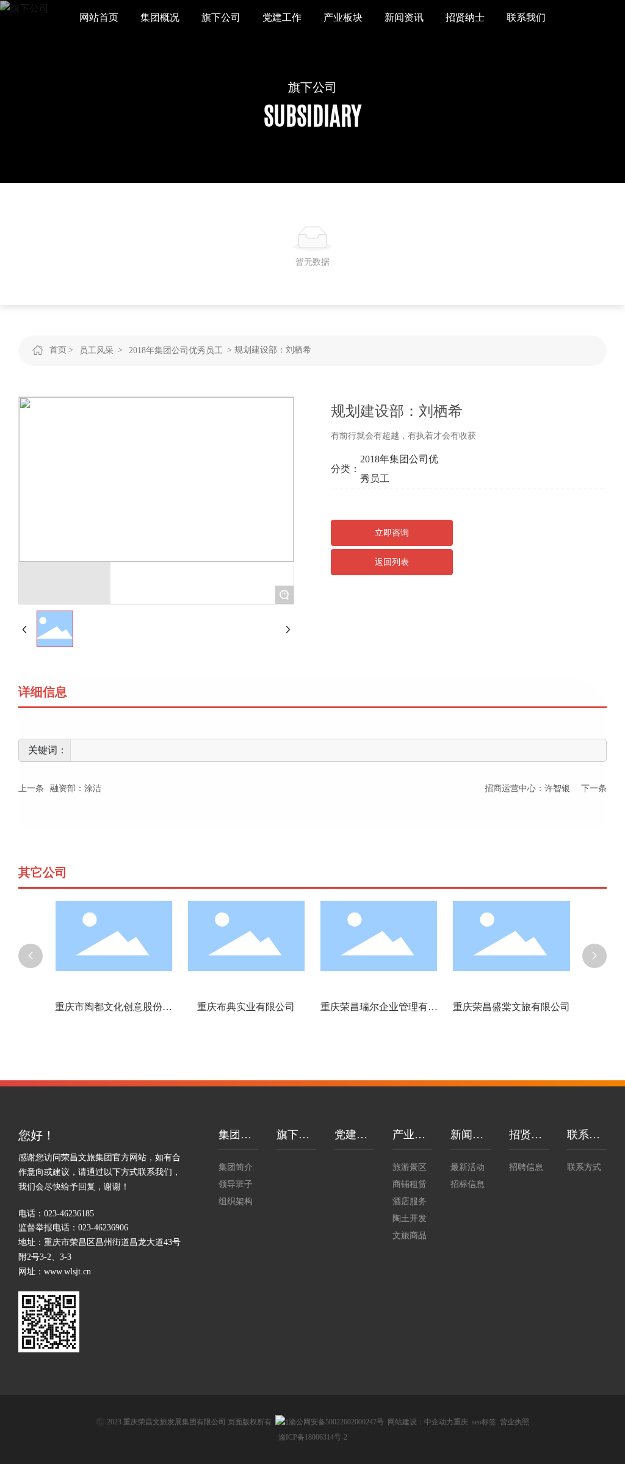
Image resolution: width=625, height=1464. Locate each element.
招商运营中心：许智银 (527, 788)
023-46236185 (69, 1213)
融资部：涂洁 (75, 788)
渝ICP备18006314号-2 (312, 1437)
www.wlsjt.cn (67, 1271)
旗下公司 (312, 87)
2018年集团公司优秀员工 (176, 350)
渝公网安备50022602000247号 (336, 1422)
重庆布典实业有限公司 (246, 1007)
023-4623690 (101, 1227)
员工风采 (96, 350)
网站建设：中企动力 (420, 1422)
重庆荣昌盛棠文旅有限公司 (511, 1007)
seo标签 (484, 1422)
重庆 (460, 1422)
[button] (30, 956)
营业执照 (514, 1422)
